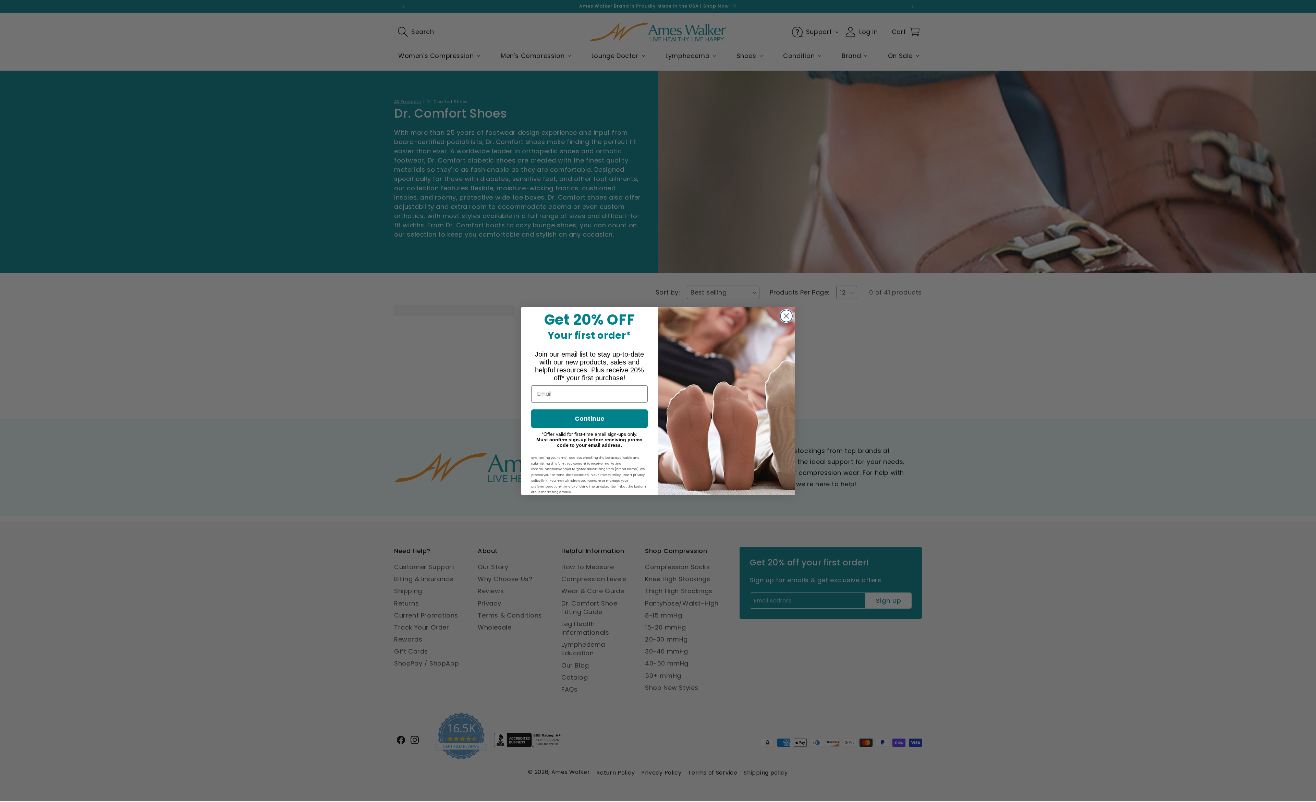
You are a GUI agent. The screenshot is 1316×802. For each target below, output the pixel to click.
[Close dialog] (786, 316)
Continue (590, 418)
